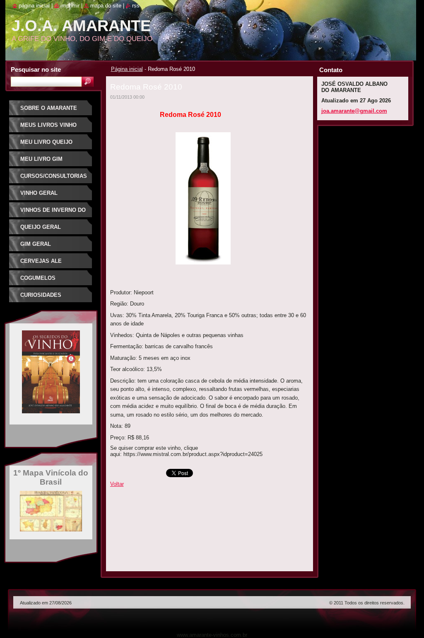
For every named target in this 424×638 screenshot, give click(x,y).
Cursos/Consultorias (53, 176)
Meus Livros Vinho (48, 125)
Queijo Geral (40, 227)
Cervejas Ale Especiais (41, 264)
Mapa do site (105, 5)
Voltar (117, 484)
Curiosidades (40, 295)
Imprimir (70, 5)
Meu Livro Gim (41, 159)
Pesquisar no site (36, 69)
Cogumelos (37, 278)
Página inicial (127, 69)
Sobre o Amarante (48, 108)
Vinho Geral (39, 193)
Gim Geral (35, 244)
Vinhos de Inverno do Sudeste (53, 213)
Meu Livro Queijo (46, 142)
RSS (136, 5)
